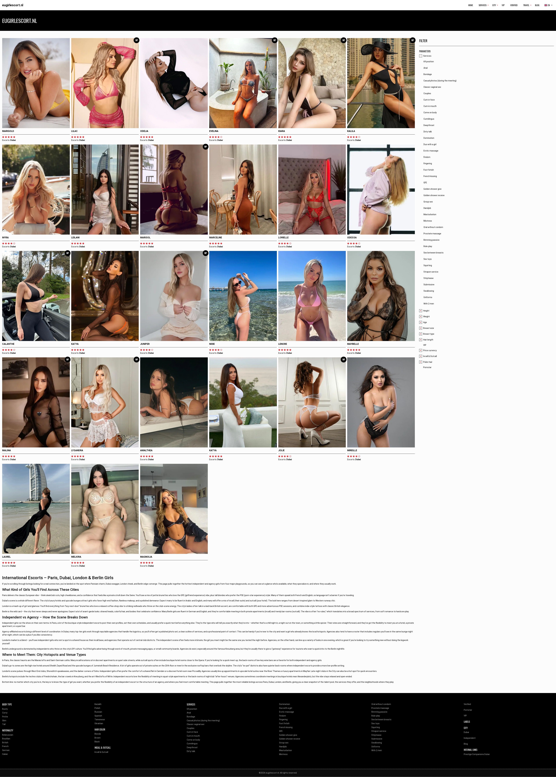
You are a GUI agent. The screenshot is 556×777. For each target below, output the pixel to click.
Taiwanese (100, 719)
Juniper (145, 344)
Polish (97, 708)
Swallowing (376, 743)
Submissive (376, 739)
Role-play (375, 716)
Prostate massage (380, 708)
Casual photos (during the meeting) (203, 720)
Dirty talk (191, 751)
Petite (5, 716)
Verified (513, 5)
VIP (503, 5)
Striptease (376, 735)
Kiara (281, 131)
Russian (98, 712)
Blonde (98, 734)
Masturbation (285, 750)
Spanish (98, 716)
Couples (190, 728)
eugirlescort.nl (12, 5)
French (5, 746)
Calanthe (8, 344)
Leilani (75, 237)
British (5, 742)
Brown (97, 738)
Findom (282, 716)
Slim (4, 720)
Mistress (283, 754)
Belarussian (7, 735)
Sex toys (375, 723)
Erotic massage (286, 712)
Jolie (281, 450)
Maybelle (353, 344)
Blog (537, 5)
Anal (189, 713)
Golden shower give (288, 735)
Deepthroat (192, 747)
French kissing (285, 727)
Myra (5, 237)
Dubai (466, 732)
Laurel (6, 556)
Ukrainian (99, 723)
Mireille (352, 450)
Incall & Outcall (101, 752)
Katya (75, 344)
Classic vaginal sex (195, 724)
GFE (281, 731)
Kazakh (98, 704)
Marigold (8, 131)
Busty (5, 709)
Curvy (4, 713)
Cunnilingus (192, 743)
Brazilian (6, 738)
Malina (6, 450)
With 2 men (376, 750)
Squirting (375, 727)
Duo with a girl (285, 708)
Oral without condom (381, 704)
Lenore (282, 344)
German (6, 750)
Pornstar (427, 367)
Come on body (193, 740)
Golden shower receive (289, 739)
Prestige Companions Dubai (477, 754)
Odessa (352, 237)
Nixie (212, 344)
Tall (4, 724)
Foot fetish (284, 723)
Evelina (213, 131)
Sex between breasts (381, 719)
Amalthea (146, 450)
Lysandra (77, 450)
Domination (284, 704)
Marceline (215, 237)
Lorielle (283, 237)
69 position (192, 709)
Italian (5, 754)
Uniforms (375, 746)
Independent (469, 738)
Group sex (283, 743)
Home (470, 5)
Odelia (144, 131)
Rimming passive (379, 712)
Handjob (283, 746)
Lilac (74, 131)
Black (97, 742)
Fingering (283, 719)
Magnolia (146, 556)
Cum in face (192, 732)
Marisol (145, 237)
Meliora (76, 556)
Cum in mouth (193, 736)
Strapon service (378, 731)
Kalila (351, 131)
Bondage (191, 716)
